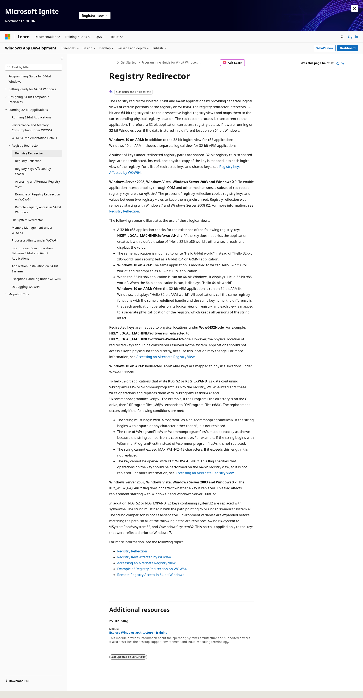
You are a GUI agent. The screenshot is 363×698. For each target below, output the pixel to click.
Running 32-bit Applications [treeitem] (31, 117)
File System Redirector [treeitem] (27, 220)
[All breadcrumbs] (113, 62)
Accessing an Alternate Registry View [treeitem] (37, 184)
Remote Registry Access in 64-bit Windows (150, 574)
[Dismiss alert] (354, 8)
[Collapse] (61, 59)
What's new (324, 48)
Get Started (129, 62)
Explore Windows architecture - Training (138, 632)
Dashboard (348, 48)
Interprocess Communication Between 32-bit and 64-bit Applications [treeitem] (32, 253)
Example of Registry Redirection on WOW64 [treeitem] (37, 197)
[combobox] (33, 67)
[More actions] (250, 62)
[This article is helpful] (337, 63)
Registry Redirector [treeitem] (29, 153)
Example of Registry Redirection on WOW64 (152, 569)
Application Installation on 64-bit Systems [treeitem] (35, 268)
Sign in (353, 36)
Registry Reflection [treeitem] (28, 161)
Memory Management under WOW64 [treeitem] (32, 230)
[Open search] (342, 37)
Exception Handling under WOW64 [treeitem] (36, 279)
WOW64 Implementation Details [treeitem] (34, 138)
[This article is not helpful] (342, 63)
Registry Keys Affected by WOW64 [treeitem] (33, 171)
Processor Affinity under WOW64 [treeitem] (35, 240)
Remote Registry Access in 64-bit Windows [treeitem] (38, 209)
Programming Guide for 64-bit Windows (170, 62)
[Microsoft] (8, 37)
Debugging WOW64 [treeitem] (26, 287)
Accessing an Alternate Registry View (165, 356)
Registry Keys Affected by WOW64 (144, 557)
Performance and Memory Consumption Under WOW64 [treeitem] (32, 127)
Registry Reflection (124, 211)
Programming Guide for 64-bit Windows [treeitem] (29, 79)
